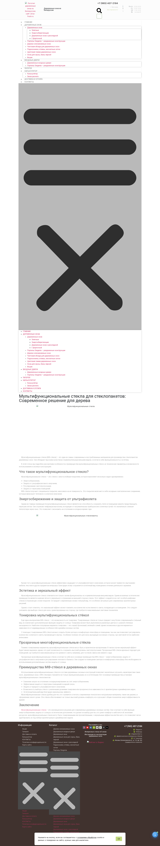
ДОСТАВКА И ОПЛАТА (33, 79)
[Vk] (90, 727)
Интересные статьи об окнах (95, 732)
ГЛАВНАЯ (28, 22)
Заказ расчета (32, 76)
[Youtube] (87, 727)
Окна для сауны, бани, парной (39, 55)
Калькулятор (32, 74)
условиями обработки (86, 837)
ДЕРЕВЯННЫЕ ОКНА (32, 25)
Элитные (35, 30)
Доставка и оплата (29, 734)
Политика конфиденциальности (34, 742)
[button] (99, 11)
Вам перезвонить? (112, 10)
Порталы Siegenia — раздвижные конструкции (46, 41)
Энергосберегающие (40, 33)
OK (119, 839)
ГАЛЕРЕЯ (28, 68)
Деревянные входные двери (39, 63)
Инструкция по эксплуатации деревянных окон (96, 735)
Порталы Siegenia (60, 750)
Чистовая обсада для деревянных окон (43, 47)
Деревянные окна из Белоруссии (52, 9)
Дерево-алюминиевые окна (39, 44)
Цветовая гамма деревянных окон (41, 52)
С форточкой (37, 38)
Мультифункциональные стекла (33, 710)
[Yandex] (94, 727)
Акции (29, 57)
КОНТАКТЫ (29, 82)
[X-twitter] (107, 727)
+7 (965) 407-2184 (107, 3)
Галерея (25, 732)
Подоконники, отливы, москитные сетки (43, 49)
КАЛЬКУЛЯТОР (30, 71)
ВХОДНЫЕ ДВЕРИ (32, 60)
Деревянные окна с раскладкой (45, 36)
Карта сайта (26, 745)
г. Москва (114, 7)
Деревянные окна (34, 28)
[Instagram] (103, 727)
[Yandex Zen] (97, 727)
